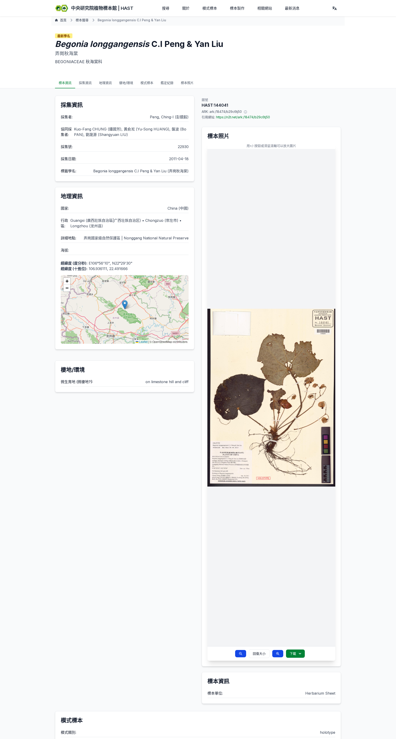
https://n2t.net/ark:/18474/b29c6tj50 (243, 117)
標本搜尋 (82, 20)
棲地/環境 (126, 83)
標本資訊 (65, 83)
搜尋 (165, 8)
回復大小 (259, 653)
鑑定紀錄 (167, 83)
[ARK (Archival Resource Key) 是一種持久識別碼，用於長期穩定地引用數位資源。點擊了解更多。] (245, 111)
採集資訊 (85, 83)
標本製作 (237, 8)
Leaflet (143, 342)
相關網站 (264, 8)
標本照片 (187, 83)
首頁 (63, 20)
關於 (186, 8)
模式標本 (209, 8)
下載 (293, 653)
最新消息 (292, 8)
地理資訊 (105, 83)
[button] (125, 304)
